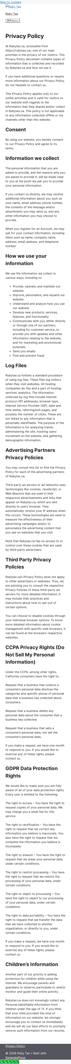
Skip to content (10, 2)
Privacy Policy (15, 1046)
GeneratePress (15, 1057)
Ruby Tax (11, 13)
